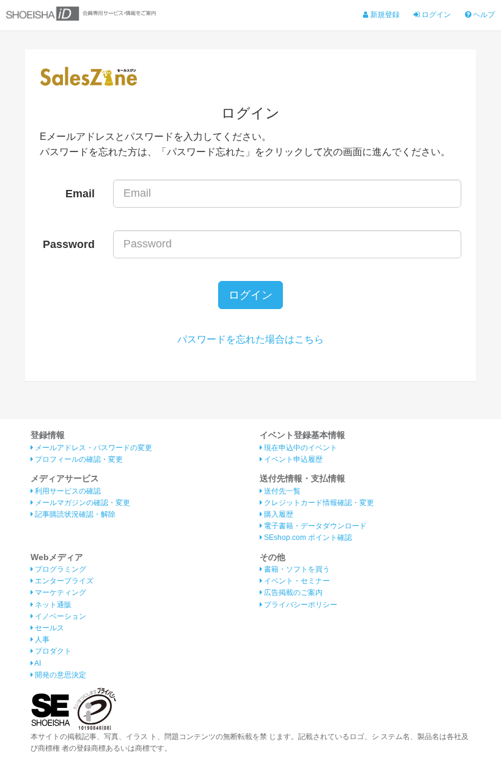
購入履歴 (277, 514)
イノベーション (59, 616)
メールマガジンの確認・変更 (81, 502)
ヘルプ (483, 14)
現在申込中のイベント (299, 447)
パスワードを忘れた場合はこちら (250, 339)
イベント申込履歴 (292, 459)
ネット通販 (52, 604)
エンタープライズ (63, 581)
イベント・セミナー (296, 581)
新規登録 (384, 14)
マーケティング (59, 592)
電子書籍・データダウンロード (314, 526)
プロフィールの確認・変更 (78, 459)
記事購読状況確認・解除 (74, 514)
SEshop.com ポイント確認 (307, 537)
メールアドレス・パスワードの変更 (92, 447)
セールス (48, 628)
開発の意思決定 (59, 675)
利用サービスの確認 (67, 491)
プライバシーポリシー (299, 604)
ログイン (435, 14)
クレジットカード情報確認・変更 (318, 502)
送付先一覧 (281, 491)
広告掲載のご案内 (292, 592)
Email (80, 194)
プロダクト (52, 651)
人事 (41, 639)
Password (69, 244)
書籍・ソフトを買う (296, 569)
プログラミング (59, 569)
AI (37, 663)
